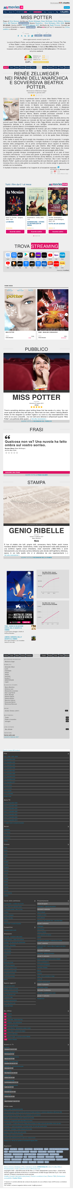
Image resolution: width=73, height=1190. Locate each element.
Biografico (39, 23)
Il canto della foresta (9, 976)
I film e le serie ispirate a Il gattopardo (19, 1151)
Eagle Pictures (55, 25)
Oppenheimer (51, 1151)
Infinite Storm (7, 1075)
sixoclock (7, 676)
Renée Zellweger (34, 21)
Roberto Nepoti (9, 696)
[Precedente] (6, 314)
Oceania (9, 1014)
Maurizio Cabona (10, 700)
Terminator (40, 1162)
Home (6, 1167)
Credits (6, 1176)
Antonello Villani (10, 667)
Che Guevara (32, 1162)
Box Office (58, 1167)
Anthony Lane (9, 689)
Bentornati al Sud (8, 962)
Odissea (9, 1016)
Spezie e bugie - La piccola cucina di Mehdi (48, 959)
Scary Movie (13, 1149)
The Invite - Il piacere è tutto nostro (13, 936)
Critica (22, 67)
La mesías (10, 222)
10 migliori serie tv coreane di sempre (14, 823)
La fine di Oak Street (12, 1025)
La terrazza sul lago (9, 1080)
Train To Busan (41, 912)
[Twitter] (22, 36)
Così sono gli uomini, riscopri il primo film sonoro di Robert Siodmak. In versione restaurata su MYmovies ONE (33, 1112)
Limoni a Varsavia (8, 915)
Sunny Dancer (41, 917)
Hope (5, 956)
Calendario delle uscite (10, 930)
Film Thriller (7, 832)
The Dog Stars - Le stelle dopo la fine (14, 903)
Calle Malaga (7, 951)
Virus (25, 1157)
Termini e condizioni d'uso (39, 1176)
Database (18, 1167)
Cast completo (23, 23)
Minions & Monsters (12, 1033)
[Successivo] (66, 314)
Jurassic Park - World (30, 1154)
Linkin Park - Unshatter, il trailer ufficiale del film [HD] (18, 1129)
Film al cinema (8, 788)
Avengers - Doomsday (10, 945)
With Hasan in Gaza (42, 987)
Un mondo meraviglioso (43, 964)
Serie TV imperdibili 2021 (10, 814)
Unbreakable (40, 1157)
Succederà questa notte (10, 971)
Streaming (67, 67)
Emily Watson (58, 21)
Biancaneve (34, 1151)
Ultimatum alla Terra (9, 1052)
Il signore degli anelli (62, 1159)
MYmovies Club (35, 1169)
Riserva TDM (52, 1176)
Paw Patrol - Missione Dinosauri (45, 953)
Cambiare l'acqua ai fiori (10, 968)
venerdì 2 (25, 25)
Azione (6, 840)
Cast (11, 67)
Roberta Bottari (9, 698)
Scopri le (36, 421)
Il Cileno (6, 912)
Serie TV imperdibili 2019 (10, 820)
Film (23, 1167)
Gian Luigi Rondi (10, 693)
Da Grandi (6, 1047)
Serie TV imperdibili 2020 (10, 817)
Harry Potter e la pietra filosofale (12, 923)
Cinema (11, 1167)
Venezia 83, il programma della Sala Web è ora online (18, 1120)
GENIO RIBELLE (36, 530)
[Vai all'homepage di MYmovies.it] (13, 9)
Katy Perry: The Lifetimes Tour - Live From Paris (49, 920)
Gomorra (21, 1149)
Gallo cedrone (7, 1090)
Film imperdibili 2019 (9, 776)
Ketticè (39, 937)
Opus (6, 1151)
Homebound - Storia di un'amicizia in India (35, 223)
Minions (6, 1149)
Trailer (45, 67)
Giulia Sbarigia (9, 694)
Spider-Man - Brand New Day (15, 1019)
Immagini (7, 721)
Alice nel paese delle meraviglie (13, 1162)
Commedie (7, 829)
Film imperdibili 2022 (9, 768)
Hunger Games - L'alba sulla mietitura (14, 939)
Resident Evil (7, 948)
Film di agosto (7, 790)
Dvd (50, 1167)
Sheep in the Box (8, 918)
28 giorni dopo (28, 1149)
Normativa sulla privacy (23, 1176)
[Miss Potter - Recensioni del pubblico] (36, 389)
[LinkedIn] (25, 36)
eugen (7, 682)
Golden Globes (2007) (12, 711)
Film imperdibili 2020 (9, 773)
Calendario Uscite (31, 1167)
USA (58, 23)
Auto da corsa (18, 1157)
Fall (5, 1099)
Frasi (61, 67)
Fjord (5, 959)
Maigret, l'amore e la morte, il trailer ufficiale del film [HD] (19, 1117)
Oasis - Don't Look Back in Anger (46, 976)
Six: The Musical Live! (9, 994)
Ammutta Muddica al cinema (11, 1057)
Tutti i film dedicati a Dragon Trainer (59, 1149)
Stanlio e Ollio (7, 1071)
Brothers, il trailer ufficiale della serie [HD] (15, 1132)
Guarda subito (15, 232)
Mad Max (25, 1162)
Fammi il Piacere (41, 932)
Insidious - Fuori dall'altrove (14, 1022)
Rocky (46, 1162)
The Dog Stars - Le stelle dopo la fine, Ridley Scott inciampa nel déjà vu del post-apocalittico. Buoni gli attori (32, 1123)
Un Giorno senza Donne (10, 1000)
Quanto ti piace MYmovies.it (11, 750)
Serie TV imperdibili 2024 (10, 805)
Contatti (12, 1176)
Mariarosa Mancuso (11, 704)
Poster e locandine (10, 719)
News (17, 67)
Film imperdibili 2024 (9, 762)
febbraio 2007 (34, 25)
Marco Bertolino (10, 687)
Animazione (7, 838)
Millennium (7, 1159)
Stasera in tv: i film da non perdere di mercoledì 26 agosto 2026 (20, 1140)
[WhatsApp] (29, 36)
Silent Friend (40, 929)
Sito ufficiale (8, 729)
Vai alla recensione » (39, 419)
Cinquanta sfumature (43, 1154)
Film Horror (7, 835)
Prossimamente (9, 1169)
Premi (34, 67)
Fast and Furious (27, 1159)
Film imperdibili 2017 (9, 782)
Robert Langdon (50, 1157)
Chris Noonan (14, 21)
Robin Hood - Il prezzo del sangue (16, 1031)
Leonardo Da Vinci (18, 1154)
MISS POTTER (36, 397)
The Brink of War (8, 997)
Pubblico (28, 67)
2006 (62, 23)
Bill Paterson (12, 23)
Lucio (6, 669)
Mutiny (39, 970)
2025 (12, 756)
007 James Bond (9, 1157)
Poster (50, 67)
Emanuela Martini (10, 702)
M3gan (46, 1149)
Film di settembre (8, 793)
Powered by (60, 270)
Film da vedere (8, 785)
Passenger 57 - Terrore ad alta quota (13, 1066)
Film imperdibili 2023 (9, 765)
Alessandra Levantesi (11, 691)
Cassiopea (8, 671)
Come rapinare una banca (44, 934)
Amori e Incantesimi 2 (43, 961)
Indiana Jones (32, 1157)
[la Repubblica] (60, 4)
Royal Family (8, 1154)
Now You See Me (38, 1149)
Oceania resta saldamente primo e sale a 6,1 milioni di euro (19, 1137)
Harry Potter (59, 1157)
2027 (5, 756)
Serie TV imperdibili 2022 (10, 811)
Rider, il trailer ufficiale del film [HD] (13, 1109)
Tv (53, 1167)
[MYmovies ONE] (58, 184)
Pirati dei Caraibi (54, 1154)
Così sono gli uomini (9, 986)
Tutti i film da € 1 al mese (18, 184)
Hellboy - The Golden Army (11, 1061)
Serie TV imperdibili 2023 (10, 808)
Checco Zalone (42, 1151)
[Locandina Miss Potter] (11, 120)
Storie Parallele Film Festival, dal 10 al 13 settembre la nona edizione (22, 1115)
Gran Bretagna (50, 23)
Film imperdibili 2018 (9, 779)
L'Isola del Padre (8, 1006)
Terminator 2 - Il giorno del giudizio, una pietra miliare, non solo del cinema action (25, 1126)
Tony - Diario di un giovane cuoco (13, 906)
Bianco (6, 979)
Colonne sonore (24, 1169)
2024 (16, 756)
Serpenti (39, 973)
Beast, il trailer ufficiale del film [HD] (13, 1135)
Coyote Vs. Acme (41, 915)
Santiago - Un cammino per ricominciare (14, 942)
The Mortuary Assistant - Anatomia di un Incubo (49, 940)
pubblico (6, 29)
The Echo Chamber (42, 967)
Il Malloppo (40, 926)
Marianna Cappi (10, 661)
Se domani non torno (9, 973)
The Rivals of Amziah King (11, 991)
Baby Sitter (59, 1151)
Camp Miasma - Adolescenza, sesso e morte (19, 1028)
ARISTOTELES (9, 680)
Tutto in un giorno (57, 224)
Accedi (67, 7)
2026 (9, 756)
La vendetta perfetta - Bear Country (13, 909)
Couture (6, 920)
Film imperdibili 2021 (9, 770)
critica (67, 27)
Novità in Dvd (7, 796)
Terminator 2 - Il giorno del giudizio (46, 906)
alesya (7, 672)
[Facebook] (18, 36)
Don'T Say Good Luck (9, 1003)
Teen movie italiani (16, 1159)
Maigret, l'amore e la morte (11, 988)
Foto (55, 67)
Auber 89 (39, 979)
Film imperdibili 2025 (9, 759)
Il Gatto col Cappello (9, 965)
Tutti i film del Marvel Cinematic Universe (44, 1159)
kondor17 (8, 678)
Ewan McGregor (47, 21)
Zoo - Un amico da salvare (11, 1085)
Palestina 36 (7, 953)
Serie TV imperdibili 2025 (10, 803)
